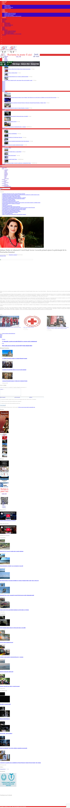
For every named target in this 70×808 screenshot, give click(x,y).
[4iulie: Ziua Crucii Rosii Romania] (34, 321)
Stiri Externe (6, 65)
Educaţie (5, 59)
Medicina (6, 61)
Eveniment (4, 181)
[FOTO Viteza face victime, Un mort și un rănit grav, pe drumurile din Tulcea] (6, 162)
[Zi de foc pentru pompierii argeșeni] (7, 120)
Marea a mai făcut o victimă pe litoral (10, 72)
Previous (3, 339)
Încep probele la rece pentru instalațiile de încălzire (11, 210)
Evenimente (6, 182)
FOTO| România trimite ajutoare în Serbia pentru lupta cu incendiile (16, 116)
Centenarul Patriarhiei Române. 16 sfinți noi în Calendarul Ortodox (14, 380)
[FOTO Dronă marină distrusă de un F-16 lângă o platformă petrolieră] (6, 75)
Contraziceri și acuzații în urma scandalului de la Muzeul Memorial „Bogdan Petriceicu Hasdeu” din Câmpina (20, 762)
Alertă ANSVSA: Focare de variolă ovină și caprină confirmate (11, 551)
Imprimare (2, 255)
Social (5, 63)
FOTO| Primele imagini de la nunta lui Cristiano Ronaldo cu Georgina (16, 108)
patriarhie (11, 333)
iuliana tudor (8, 333)
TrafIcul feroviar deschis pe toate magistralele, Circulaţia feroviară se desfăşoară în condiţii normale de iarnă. (20, 194)
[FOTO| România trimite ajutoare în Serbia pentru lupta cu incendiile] (7, 115)
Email (5, 255)
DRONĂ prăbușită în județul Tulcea (10, 159)
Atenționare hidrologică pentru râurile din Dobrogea (11, 206)
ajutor (3, 333)
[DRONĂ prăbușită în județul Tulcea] (6, 158)
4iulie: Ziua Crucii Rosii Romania (28, 327)
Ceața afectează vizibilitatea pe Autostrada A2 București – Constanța (14, 197)
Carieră (3, 9)
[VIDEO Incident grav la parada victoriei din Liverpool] (6, 143)
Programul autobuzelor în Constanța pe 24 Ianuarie (11, 203)
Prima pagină (4, 1)
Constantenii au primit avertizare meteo (9, 200)
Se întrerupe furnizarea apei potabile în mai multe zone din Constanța (14, 208)
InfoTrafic (4, 128)
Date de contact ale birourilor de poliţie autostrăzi (12, 16)
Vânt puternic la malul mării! (7, 205)
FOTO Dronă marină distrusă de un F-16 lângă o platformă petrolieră (16, 76)
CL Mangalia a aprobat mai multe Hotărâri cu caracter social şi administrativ (19, 341)
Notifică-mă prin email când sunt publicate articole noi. (10, 403)
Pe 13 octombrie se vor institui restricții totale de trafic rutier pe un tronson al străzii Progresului (18, 207)
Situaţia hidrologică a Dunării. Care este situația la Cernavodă (11, 565)
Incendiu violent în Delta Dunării (10, 155)
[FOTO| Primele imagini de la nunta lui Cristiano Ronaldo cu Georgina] (7, 107)
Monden (3, 91)
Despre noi (4, 2)
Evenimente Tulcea (5, 146)
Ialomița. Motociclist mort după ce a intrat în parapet (10, 686)
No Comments (14, 254)
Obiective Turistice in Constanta (9, 14)
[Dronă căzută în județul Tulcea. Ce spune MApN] (6, 150)
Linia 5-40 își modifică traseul (7, 213)
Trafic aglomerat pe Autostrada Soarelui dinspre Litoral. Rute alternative (16, 141)
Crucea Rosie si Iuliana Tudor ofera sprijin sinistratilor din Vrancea (10, 327)
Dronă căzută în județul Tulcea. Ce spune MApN (12, 151)
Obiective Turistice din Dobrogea (10, 13)
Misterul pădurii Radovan (5, 718)
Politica (5, 62)
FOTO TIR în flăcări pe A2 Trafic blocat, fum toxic (13, 137)
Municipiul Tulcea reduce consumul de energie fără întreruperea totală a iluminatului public (17, 595)
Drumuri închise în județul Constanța (8, 199)
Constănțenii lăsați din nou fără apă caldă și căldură (11, 195)
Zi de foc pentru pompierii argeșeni (10, 121)
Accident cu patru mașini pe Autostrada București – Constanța (15, 126)
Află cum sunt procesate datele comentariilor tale (26, 407)
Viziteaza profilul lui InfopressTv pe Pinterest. (8, 520)
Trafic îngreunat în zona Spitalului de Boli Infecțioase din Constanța (14, 209)
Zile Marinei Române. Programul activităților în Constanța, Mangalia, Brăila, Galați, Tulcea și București (19, 580)
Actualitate (6, 56)
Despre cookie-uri (7, 6)
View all (3, 81)
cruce (5, 333)
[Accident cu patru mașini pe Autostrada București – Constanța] (7, 125)
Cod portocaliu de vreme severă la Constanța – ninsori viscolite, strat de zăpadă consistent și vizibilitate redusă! (21, 202)
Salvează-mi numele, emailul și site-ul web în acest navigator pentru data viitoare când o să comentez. (18, 399)
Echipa (3, 3)
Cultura (5, 58)
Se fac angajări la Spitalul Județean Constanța (10, 212)
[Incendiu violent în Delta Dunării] (6, 154)
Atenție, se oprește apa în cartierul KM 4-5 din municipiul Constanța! (14, 214)
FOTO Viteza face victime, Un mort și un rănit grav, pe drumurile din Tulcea (17, 163)
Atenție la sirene (5, 204)
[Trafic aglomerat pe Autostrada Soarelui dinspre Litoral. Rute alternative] (6, 140)
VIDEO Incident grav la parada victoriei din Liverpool (13, 144)
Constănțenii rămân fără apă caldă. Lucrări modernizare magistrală (13, 193)
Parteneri (3, 11)
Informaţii (4, 4)
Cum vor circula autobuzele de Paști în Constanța (10, 201)
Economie (6, 60)
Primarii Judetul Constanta (8, 15)
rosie (14, 333)
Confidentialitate (7, 5)
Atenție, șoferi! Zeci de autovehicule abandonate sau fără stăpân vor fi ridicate (14, 609)
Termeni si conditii (7, 8)
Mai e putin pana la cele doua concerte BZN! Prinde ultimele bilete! (17, 345)
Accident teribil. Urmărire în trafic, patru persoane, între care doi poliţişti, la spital (18, 80)
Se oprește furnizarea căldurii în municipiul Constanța (11, 211)
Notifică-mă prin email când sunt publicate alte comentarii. (11, 401)
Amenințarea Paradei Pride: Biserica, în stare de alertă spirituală (14, 369)
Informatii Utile (4, 12)
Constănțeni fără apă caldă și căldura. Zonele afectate (11, 196)
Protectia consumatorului (8, 7)
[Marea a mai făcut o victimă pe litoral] (6, 71)
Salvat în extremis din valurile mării (6, 671)
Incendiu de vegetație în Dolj (5, 704)
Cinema (5, 57)
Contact (3, 10)
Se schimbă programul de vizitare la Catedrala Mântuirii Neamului (14, 358)
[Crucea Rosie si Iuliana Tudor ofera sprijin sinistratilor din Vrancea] (11, 321)
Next (3, 343)
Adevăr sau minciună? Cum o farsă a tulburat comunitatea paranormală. (13, 748)
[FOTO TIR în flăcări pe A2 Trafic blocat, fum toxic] (6, 136)
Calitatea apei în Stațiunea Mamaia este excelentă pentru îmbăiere (13, 198)
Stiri (3, 55)
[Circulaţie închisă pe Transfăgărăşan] (6, 132)
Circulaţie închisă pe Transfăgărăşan (10, 133)
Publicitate (4, 17)
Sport (5, 64)
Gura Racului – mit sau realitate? (6, 733)
